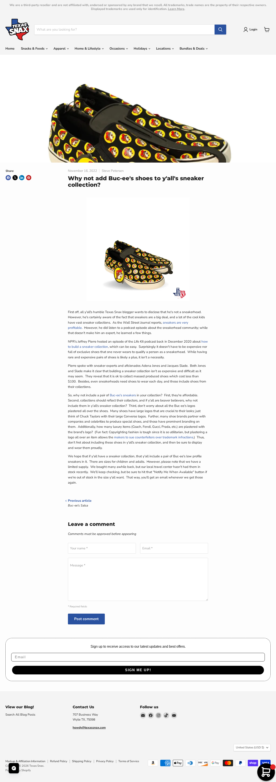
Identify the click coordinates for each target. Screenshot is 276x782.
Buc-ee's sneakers (123, 395)
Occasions (117, 48)
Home (9, 48)
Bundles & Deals (192, 48)
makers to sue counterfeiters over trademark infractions (153, 437)
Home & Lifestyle (88, 48)
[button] (251, 29)
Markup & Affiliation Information (25, 761)
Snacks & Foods (33, 48)
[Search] (220, 29)
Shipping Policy (81, 761)
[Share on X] (15, 177)
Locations (163, 48)
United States (250, 747)
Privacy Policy (105, 761)
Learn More (176, 9)
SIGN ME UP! (138, 670)
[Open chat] (14, 768)
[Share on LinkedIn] (21, 177)
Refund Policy (58, 761)
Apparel (59, 48)
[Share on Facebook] (8, 177)
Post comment (86, 618)
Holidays (141, 48)
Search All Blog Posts (20, 715)
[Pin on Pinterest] (28, 177)
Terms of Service (128, 761)
